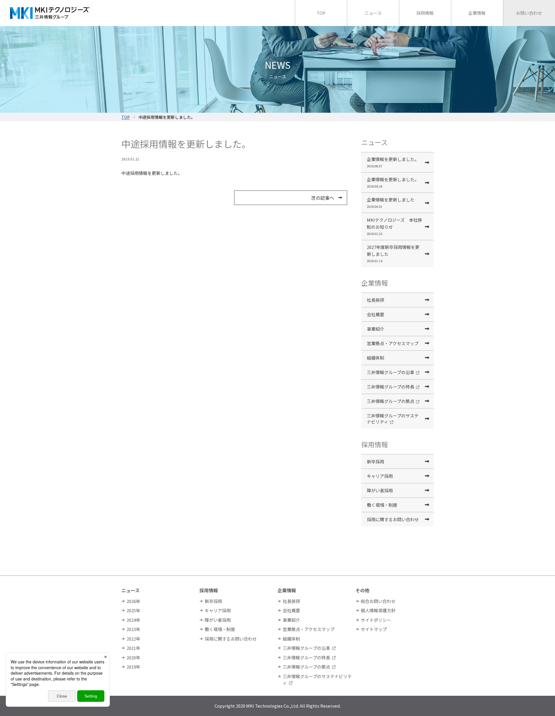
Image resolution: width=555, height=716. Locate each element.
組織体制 (375, 358)
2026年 (133, 601)
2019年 (133, 667)
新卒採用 (375, 461)
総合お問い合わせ (378, 601)
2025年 (133, 610)
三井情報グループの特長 (390, 387)
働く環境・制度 (382, 505)
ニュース (130, 590)
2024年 (133, 620)
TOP (125, 117)
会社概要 (375, 314)
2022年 (133, 639)
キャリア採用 (380, 476)
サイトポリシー (376, 620)
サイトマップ (374, 629)
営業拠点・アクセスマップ (393, 343)
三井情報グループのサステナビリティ (393, 418)
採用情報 (208, 590)
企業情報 (287, 590)
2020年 (133, 657)
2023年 (133, 629)
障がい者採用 (380, 490)
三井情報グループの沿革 (390, 372)
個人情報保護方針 (378, 610)
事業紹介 (375, 329)
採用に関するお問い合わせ (393, 519)
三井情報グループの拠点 (390, 401)
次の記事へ (322, 197)
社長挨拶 (375, 300)
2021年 (133, 648)
